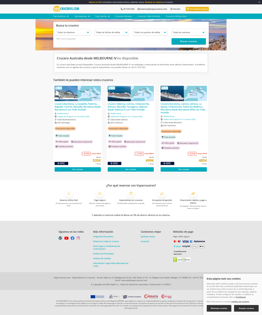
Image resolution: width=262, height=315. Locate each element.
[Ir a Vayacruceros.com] (66, 8)
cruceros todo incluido (148, 16)
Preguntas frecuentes (103, 236)
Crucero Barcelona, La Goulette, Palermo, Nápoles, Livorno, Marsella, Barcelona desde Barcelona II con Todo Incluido (78, 106)
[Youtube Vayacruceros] (66, 239)
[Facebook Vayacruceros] (73, 239)
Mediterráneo (63, 113)
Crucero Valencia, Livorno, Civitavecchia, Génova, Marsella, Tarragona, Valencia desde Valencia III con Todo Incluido (128, 106)
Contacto (145, 241)
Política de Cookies (102, 258)
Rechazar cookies (219, 308)
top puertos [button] (101, 16)
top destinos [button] (59, 16)
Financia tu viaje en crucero (106, 241)
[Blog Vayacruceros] (60, 239)
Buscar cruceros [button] (188, 41)
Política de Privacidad (103, 253)
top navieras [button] (80, 16)
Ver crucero (77, 169)
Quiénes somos (148, 236)
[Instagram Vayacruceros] (78, 239)
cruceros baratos (123, 16)
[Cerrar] (259, 2)
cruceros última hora (176, 16)
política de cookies (240, 301)
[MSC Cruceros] (67, 163)
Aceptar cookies (246, 308)
